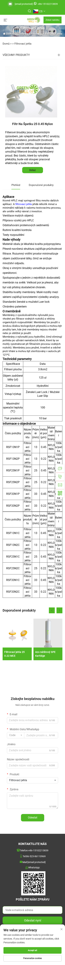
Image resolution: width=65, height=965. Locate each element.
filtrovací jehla (23, 204)
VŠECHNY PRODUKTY (16, 55)
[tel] (60, 477)
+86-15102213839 (48, 4)
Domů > (7, 43)
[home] (25, 19)
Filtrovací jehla (53, 33)
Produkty (37, 33)
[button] (52, 610)
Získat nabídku (52, 20)
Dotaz (32, 170)
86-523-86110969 (36, 856)
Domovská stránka (17, 33)
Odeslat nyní (32, 920)
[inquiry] (60, 468)
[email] (60, 485)
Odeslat (32, 817)
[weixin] (60, 493)
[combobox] (15, 735)
